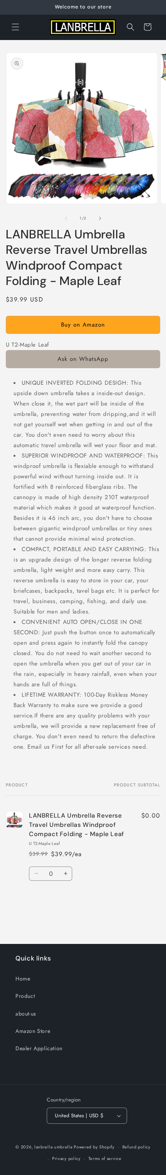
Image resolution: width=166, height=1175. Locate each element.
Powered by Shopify (94, 1146)
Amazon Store (32, 1031)
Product (25, 996)
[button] (15, 26)
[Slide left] (66, 218)
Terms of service (105, 1158)
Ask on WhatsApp (83, 359)
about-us (25, 1013)
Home (22, 978)
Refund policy (136, 1147)
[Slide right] (99, 218)
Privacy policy (66, 1158)
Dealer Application (39, 1048)
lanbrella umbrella (53, 1146)
